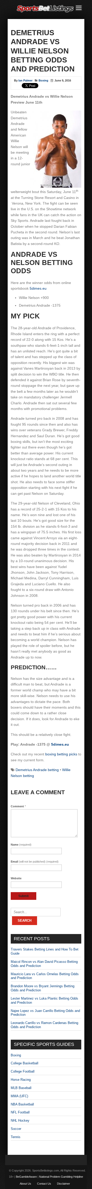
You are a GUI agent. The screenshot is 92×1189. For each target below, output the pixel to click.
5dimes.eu (38, 288)
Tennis (15, 1137)
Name (21, 844)
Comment (18, 806)
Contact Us (44, 1183)
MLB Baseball (21, 1088)
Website (16, 878)
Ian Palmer (25, 80)
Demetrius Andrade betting (37, 770)
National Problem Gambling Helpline (61, 1176)
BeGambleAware (26, 1176)
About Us (25, 1183)
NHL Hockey (20, 1120)
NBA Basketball (22, 1104)
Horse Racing (21, 1080)
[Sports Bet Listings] (45, 12)
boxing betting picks (61, 754)
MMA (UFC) (19, 1096)
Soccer (16, 1129)
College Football (22, 1071)
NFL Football (20, 1112)
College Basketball (24, 1063)
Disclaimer (63, 1183)
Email (35, 861)
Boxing (43, 80)
